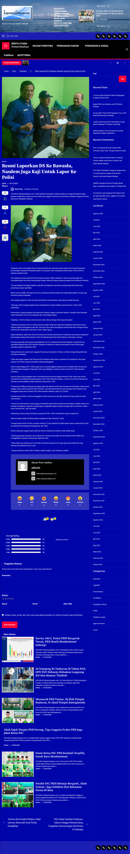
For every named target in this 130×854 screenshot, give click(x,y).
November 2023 (98, 424)
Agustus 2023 (98, 443)
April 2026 (96, 239)
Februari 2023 (98, 482)
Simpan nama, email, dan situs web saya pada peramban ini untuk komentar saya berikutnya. (44, 615)
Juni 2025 (96, 303)
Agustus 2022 (98, 520)
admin (4, 183)
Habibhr (96, 183)
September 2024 (99, 360)
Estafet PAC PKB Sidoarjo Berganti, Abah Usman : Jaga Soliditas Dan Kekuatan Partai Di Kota (61, 787)
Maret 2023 (97, 475)
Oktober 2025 (98, 277)
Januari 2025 (97, 335)
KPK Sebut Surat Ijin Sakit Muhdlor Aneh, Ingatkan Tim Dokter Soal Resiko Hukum (109, 196)
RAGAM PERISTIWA (43, 45)
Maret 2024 (97, 399)
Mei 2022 (96, 539)
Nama (5, 604)
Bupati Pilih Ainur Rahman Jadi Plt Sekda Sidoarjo (107, 105)
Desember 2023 (98, 418)
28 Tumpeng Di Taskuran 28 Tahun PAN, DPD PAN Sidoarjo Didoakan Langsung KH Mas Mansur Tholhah (61, 672)
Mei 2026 (96, 233)
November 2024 (98, 347)
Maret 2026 (97, 245)
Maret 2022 (97, 552)
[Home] (6, 45)
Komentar (7, 575)
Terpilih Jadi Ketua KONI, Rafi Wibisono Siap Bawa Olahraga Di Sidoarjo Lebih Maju (109, 123)
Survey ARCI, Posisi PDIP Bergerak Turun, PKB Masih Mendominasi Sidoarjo (58, 642)
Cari (94, 73)
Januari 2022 (97, 564)
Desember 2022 (98, 494)
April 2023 (96, 469)
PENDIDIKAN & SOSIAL (97, 45)
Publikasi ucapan (99, 617)
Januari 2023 (97, 488)
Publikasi (8, 55)
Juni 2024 (96, 379)
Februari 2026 (98, 252)
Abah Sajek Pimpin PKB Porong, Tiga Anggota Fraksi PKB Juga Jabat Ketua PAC (43, 731)
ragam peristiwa (99, 623)
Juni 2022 (96, 533)
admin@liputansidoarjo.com (46, 474)
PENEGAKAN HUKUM (68, 45)
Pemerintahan (98, 592)
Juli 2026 (96, 220)
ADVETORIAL (24, 55)
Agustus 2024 (98, 367)
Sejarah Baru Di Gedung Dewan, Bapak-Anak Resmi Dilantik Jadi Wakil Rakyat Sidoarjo (108, 161)
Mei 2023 (96, 462)
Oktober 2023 (98, 430)
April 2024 (96, 392)
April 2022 (96, 545)
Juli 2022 (96, 526)
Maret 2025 (97, 322)
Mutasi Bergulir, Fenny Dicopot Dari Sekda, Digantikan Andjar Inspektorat (108, 132)
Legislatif (96, 585)
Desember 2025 (98, 265)
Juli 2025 (96, 296)
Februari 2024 (98, 405)
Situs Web (67, 604)
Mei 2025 (96, 309)
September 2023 (99, 437)
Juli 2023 (96, 450)
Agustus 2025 (98, 290)
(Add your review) (62, 540)
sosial (95, 630)
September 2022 (99, 513)
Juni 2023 (96, 456)
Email (36, 604)
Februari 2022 (98, 558)
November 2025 (98, 271)
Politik (4, 161)
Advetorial (96, 579)
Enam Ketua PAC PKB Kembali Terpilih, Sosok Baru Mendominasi (60, 754)
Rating (5, 595)
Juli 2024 (96, 373)
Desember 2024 (98, 341)
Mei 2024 (96, 386)
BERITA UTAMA (20, 45)
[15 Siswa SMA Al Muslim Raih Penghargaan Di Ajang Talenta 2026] (86, 16)
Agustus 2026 (98, 214)
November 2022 (98, 501)
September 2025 (99, 284)
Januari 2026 (97, 258)
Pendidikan (97, 598)
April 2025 (96, 316)
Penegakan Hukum (100, 604)
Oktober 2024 (98, 354)
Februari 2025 (98, 328)
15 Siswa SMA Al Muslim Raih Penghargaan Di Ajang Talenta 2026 (110, 13)
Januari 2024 (97, 411)
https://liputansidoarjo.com (46, 479)
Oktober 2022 (98, 507)
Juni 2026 (96, 226)
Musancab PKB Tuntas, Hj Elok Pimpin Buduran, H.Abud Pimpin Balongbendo (60, 701)
